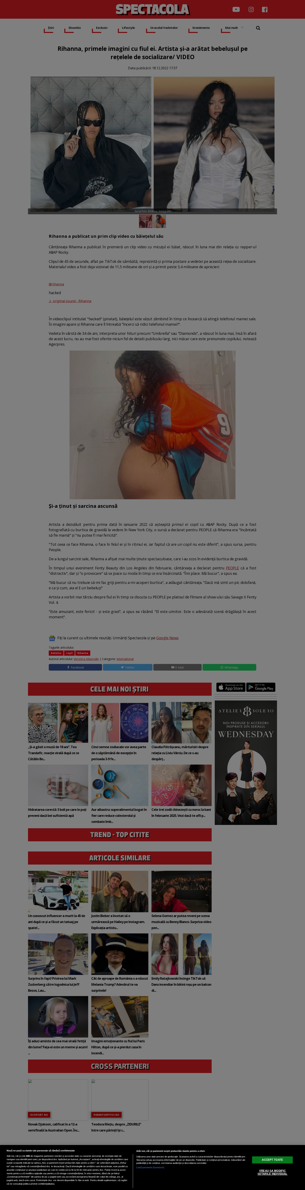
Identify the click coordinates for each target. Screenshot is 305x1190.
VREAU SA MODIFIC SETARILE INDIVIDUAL (272, 1172)
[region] (152, 1167)
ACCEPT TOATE (272, 1159)
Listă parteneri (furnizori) (150, 1167)
